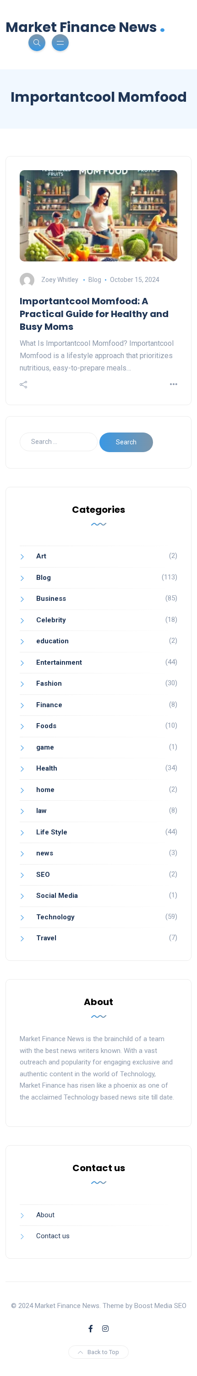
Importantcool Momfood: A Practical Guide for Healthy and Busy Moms (94, 314)
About (45, 1215)
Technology (55, 917)
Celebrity (51, 620)
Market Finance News (85, 26)
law (41, 811)
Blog (94, 279)
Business (51, 598)
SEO (43, 874)
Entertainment (59, 662)
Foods (46, 726)
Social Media (57, 895)
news (44, 853)
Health (46, 768)
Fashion (49, 683)
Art (41, 556)
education (52, 641)
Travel (46, 938)
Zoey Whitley (59, 279)
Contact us (53, 1236)
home (45, 790)
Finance (49, 705)
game (45, 747)
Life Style (51, 832)
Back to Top (103, 1352)
